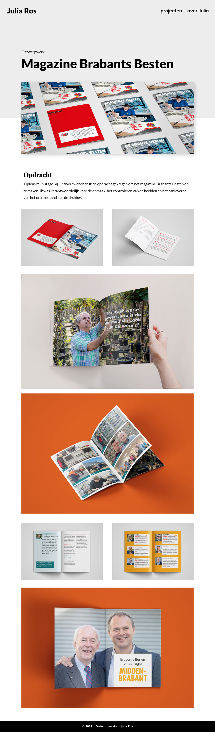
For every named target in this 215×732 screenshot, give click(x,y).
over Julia (198, 11)
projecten (171, 11)
